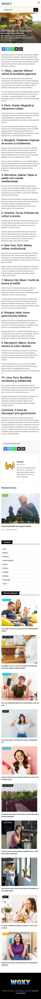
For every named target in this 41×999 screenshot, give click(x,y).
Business (6, 556)
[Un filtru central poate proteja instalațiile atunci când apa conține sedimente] (20, 835)
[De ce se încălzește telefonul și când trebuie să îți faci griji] (20, 686)
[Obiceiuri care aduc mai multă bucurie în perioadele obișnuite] (20, 946)
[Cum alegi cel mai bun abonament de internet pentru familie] (20, 612)
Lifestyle (5, 572)
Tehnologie (6, 580)
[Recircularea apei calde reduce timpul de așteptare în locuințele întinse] (20, 872)
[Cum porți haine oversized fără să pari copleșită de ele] (20, 723)
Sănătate (6, 576)
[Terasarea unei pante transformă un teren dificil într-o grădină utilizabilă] (20, 797)
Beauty (5, 553)
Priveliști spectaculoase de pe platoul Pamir (18, 526)
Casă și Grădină (8, 560)
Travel (5, 584)
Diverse (5, 564)
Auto (4, 549)
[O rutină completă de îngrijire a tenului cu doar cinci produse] (20, 909)
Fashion (5, 568)
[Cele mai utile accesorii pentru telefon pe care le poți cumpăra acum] (20, 760)
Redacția (20, 462)
